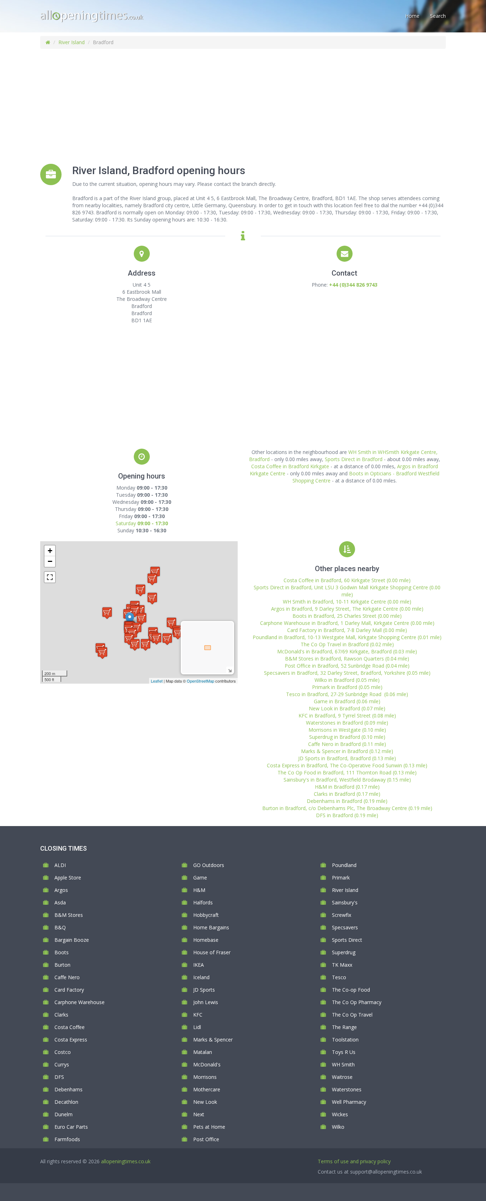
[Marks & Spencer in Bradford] (140, 590)
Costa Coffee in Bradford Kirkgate (290, 466)
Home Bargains (211, 927)
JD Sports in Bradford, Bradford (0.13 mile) (347, 758)
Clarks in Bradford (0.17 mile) (347, 793)
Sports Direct (347, 939)
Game (200, 877)
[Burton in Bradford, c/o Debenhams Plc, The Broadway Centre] (178, 633)
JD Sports (204, 989)
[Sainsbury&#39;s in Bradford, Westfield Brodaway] (167, 639)
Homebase (205, 939)
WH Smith (343, 1064)
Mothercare (206, 1089)
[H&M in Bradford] (171, 623)
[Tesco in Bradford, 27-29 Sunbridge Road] (135, 644)
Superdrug (343, 952)
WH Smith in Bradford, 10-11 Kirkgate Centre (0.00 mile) (347, 601)
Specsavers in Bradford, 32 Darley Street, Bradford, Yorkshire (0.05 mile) (347, 672)
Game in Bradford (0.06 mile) (347, 701)
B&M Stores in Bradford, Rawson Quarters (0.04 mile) (347, 658)
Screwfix (341, 915)
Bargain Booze (71, 939)
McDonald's (207, 1064)
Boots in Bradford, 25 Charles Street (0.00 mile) (347, 615)
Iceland (201, 977)
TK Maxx (342, 964)
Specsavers (345, 927)
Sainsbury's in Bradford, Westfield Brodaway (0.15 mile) (347, 779)
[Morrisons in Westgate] (107, 613)
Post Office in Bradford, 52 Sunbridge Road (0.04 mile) (347, 665)
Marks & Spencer (213, 1039)
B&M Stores (68, 915)
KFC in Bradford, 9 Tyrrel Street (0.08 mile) (347, 715)
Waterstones (346, 1089)
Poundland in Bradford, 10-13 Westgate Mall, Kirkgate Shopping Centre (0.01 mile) (347, 637)
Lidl (197, 1027)
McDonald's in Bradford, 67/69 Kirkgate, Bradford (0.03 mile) (347, 651)
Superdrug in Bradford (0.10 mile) (347, 736)
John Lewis (205, 1002)
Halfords (203, 902)
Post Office (206, 1139)
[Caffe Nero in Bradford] (156, 638)
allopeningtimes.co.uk (125, 1161)
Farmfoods (67, 1139)
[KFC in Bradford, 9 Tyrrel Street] (145, 644)
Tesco (339, 977)
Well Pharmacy (349, 1101)
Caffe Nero (67, 977)
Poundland (344, 865)
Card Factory (69, 989)
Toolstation (345, 1039)
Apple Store (67, 877)
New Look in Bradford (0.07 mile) (347, 708)
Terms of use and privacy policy (354, 1161)
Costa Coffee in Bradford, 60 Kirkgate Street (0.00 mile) (347, 580)
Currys (61, 1064)
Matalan (202, 1052)
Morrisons (205, 1077)
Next (198, 1114)
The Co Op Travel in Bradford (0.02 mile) (347, 644)
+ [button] (50, 550)
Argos (61, 890)
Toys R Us (343, 1052)
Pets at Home (209, 1126)
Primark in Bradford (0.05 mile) (347, 687)
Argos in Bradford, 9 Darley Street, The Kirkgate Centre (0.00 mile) (347, 608)
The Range (344, 1027)
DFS (59, 1077)
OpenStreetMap (200, 681)
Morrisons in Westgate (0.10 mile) (347, 729)
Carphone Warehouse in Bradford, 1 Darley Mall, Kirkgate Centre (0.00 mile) (347, 623)
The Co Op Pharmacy (356, 1002)
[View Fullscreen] (49, 577)
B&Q (60, 927)
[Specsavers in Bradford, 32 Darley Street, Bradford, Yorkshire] (135, 611)
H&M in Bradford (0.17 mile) (347, 786)
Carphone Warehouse (79, 1002)
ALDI (60, 865)
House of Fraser (212, 952)
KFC (197, 1014)
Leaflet (157, 681)
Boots (61, 952)
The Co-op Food (351, 989)
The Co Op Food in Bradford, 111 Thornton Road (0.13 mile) (347, 772)
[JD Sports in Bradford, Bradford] (152, 598)
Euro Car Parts (71, 1126)
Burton (62, 964)
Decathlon (66, 1101)
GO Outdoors (208, 865)
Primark (341, 877)
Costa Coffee (69, 1027)
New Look (205, 1101)
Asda (60, 902)
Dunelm (63, 1114)
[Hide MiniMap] (229, 670)
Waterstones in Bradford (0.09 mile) (347, 722)
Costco (62, 1052)
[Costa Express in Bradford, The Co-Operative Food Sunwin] (102, 652)
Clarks (61, 1014)
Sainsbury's (345, 902)
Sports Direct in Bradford (353, 459)
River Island (71, 42)
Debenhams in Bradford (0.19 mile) (347, 801)
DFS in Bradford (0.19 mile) (347, 815)
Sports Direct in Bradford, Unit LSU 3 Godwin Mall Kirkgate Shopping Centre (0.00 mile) (347, 591)
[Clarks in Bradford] (152, 579)
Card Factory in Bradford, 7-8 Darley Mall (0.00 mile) (347, 630)
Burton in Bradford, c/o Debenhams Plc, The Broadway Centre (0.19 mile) (347, 808)
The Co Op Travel (352, 1014)
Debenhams (68, 1089)
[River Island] (129, 619)
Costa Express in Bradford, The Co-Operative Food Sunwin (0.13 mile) (347, 765)
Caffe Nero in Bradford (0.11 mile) (347, 744)
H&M (199, 890)
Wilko (338, 1126)
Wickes (340, 1114)
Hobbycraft (206, 915)
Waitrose (342, 1077)
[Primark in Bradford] (141, 618)
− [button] (50, 561)
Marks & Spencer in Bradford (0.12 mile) (347, 751)
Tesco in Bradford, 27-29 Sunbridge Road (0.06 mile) (347, 694)
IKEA (198, 964)
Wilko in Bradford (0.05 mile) (347, 680)
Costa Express (70, 1039)
